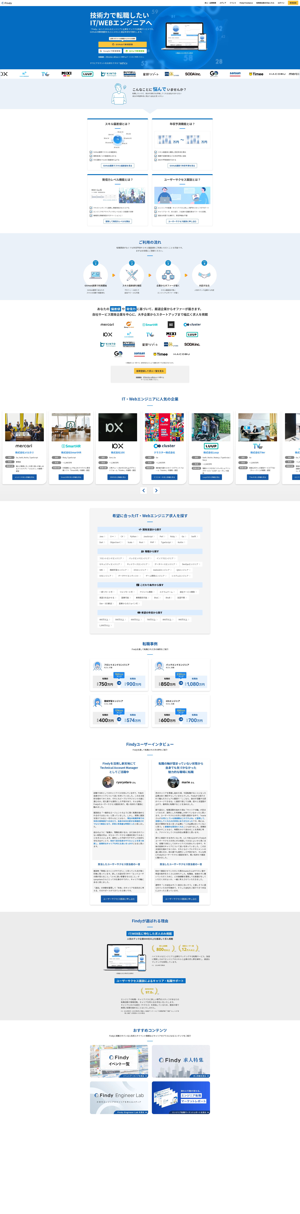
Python (133, 536)
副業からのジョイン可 (128, 603)
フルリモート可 (126, 591)
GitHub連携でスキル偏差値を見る (117, 165)
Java (101, 536)
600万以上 (135, 619)
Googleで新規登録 (111, 51)
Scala (130, 542)
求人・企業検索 (210, 3)
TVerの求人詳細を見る (257, 477)
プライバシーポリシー (112, 57)
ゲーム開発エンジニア (155, 575)
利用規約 (101, 57)
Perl (161, 536)
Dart (101, 542)
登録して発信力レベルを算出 (117, 221)
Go (183, 536)
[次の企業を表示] (156, 490)
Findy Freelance (246, 3)
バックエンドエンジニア (139, 558)
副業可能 (125, 597)
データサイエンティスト (128, 575)
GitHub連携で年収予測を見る (182, 165)
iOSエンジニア (140, 569)
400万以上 (103, 619)
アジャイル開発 (146, 591)
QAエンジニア (182, 569)
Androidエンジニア (161, 569)
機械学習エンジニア (118, 569)
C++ (112, 536)
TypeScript (166, 542)
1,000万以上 (104, 625)
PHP (152, 542)
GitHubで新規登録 (124, 44)
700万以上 (151, 619)
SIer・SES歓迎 (105, 603)
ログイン (281, 3)
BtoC (156, 597)
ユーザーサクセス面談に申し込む (182, 221)
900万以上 (182, 619)
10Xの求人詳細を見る (118, 477)
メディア (223, 3)
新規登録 (293, 3)
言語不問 (181, 597)
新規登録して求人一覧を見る (150, 370)
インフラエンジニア (165, 558)
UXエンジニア (105, 575)
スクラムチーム (166, 591)
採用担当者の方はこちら (265, 3)
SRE (101, 569)
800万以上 (167, 619)
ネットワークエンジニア (137, 564)
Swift (193, 536)
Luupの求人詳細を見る (211, 477)
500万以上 (119, 619)
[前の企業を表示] (143, 490)
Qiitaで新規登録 (136, 51)
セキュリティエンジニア (109, 564)
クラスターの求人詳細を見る (164, 477)
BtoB (168, 597)
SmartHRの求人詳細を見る (71, 477)
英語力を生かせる (106, 597)
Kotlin (180, 542)
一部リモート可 (105, 591)
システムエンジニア (180, 575)
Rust (141, 542)
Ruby (172, 536)
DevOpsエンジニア (190, 564)
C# (122, 536)
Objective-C (115, 542)
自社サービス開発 (187, 591)
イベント (233, 3)
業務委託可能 (141, 597)
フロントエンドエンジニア (110, 558)
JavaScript (148, 536)
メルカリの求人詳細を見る (24, 477)
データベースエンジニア (165, 564)
